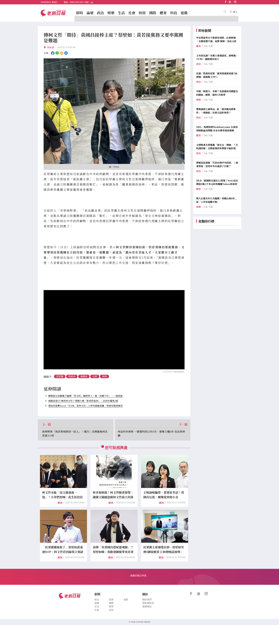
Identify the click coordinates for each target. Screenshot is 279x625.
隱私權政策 (148, 603)
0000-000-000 (76, 2)
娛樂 (110, 12)
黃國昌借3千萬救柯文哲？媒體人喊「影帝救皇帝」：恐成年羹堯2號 (83, 400)
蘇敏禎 (50, 47)
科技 (173, 12)
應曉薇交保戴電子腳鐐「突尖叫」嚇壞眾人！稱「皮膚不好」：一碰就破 (85, 396)
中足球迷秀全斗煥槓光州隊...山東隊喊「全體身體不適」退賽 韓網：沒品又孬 (216, 39)
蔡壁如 (71, 376)
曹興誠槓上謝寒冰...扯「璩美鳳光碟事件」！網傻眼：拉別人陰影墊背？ (216, 110)
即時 (79, 12)
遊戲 (184, 12)
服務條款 (147, 606)
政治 (100, 12)
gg (92, 2)
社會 (131, 12)
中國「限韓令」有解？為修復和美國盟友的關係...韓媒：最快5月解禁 (217, 93)
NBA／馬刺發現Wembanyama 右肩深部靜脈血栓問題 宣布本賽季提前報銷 (217, 128)
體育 (163, 12)
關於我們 (147, 599)
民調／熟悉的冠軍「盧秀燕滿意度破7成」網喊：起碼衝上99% (217, 75)
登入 (235, 12)
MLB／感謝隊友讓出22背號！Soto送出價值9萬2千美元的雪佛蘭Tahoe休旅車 (217, 182)
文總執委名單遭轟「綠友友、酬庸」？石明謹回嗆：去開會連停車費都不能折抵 (217, 146)
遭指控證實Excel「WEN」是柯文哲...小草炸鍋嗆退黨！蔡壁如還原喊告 (85, 405)
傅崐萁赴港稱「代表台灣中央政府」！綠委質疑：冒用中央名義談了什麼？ (217, 164)
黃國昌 (83, 376)
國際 (152, 12)
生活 (121, 12)
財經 (142, 12)
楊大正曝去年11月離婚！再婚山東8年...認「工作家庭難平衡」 (216, 200)
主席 (94, 376)
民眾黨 (59, 376)
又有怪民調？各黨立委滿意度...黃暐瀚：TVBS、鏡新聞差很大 (217, 57)
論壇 (89, 12)
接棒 (104, 376)
